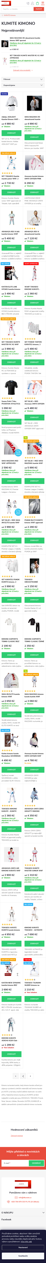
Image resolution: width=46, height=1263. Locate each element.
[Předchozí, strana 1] (23, 1076)
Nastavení (23, 1247)
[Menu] (42, 3)
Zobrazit (11, 133)
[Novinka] (11, 103)
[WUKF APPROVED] (34, 273)
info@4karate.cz (25, 1197)
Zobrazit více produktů (22, 70)
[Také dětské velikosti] (11, 162)
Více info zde (26, 1241)
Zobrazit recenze (17, 1136)
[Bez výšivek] (11, 273)
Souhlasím (23, 1256)
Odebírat (36, 1163)
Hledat (39, 9)
